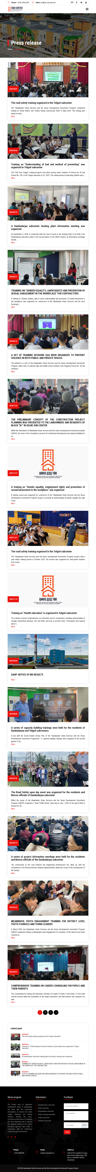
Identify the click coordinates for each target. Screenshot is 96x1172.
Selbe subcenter (43, 1108)
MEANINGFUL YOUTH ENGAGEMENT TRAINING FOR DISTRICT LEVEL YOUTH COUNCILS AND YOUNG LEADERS (48, 923)
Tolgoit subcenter (44, 1118)
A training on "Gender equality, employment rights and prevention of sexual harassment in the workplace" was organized (48, 488)
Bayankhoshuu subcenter (46, 1105)
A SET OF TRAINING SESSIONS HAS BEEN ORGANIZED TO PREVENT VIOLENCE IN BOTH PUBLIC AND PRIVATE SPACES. (48, 356)
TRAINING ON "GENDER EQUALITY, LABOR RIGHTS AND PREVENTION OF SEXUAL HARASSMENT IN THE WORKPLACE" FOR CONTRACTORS (48, 292)
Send (67, 1132)
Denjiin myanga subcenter (46, 1114)
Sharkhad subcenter (44, 1121)
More (13, 116)
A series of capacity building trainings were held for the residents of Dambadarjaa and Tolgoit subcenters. (48, 729)
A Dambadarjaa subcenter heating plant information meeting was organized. (47, 1056)
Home (10, 49)
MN (72, 2)
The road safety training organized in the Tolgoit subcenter (41, 102)
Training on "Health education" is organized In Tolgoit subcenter (44, 613)
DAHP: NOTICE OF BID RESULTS (27, 674)
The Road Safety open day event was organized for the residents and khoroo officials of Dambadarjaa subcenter (48, 794)
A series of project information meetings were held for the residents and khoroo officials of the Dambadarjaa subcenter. (48, 858)
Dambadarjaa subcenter (46, 1111)
